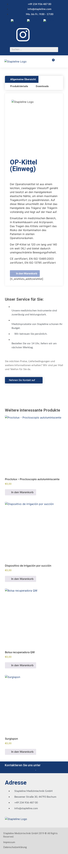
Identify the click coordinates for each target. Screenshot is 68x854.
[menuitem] (17, 20)
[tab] (21, 79)
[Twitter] (52, 34)
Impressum (9, 842)
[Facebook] (40, 34)
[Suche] (55, 49)
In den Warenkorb (26, 273)
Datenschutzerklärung (15, 847)
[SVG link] (23, 35)
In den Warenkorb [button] (22, 492)
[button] (61, 61)
